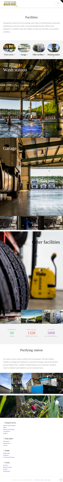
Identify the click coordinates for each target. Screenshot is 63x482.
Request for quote (7, 467)
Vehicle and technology (8, 429)
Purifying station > (54, 56)
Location (5, 445)
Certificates (6, 455)
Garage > (24, 55)
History (5, 427)
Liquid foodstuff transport (9, 425)
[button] (58, 3)
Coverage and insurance (9, 457)
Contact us (5, 465)
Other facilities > (39, 55)
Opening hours (6, 443)
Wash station (6, 441)
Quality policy (6, 453)
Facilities (5, 433)
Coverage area (6, 431)
